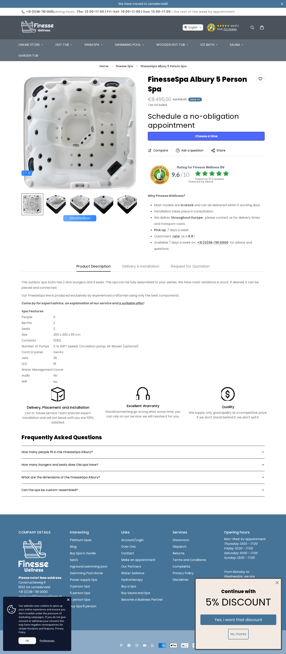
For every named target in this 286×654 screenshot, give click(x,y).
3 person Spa (80, 586)
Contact (127, 553)
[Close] (68, 600)
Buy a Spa (128, 586)
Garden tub (28, 55)
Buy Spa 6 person (83, 606)
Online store (29, 44)
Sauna (235, 44)
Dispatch (179, 546)
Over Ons (128, 546)
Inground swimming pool (88, 566)
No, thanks (238, 634)
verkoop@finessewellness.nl (39, 596)
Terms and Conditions (189, 560)
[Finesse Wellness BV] (37, 27)
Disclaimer (181, 579)
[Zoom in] (129, 82)
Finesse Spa (124, 66)
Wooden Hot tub (170, 44)
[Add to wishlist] (260, 79)
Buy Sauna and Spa (135, 593)
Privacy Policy (183, 573)
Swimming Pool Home (86, 573)
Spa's (74, 560)
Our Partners (131, 566)
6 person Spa (80, 599)
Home (104, 66)
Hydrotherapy (132, 579)
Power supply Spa (83, 579)
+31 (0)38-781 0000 (33, 592)
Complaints (181, 566)
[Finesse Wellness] (121, 645)
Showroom (181, 540)
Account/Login (132, 540)
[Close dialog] (277, 582)
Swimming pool (128, 44)
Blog (73, 546)
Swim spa (91, 44)
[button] (193, 27)
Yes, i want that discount (238, 619)
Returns (178, 553)
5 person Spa (80, 593)
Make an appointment (138, 560)
